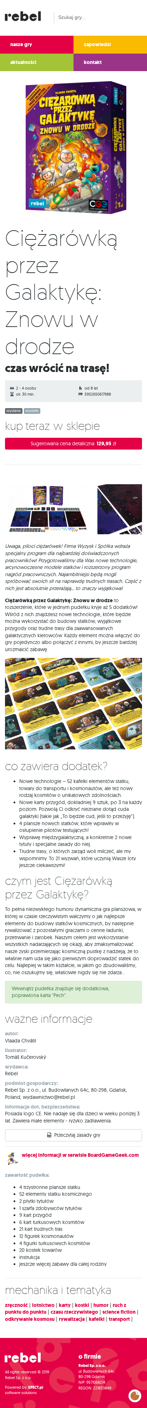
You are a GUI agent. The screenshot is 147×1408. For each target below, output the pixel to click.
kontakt (93, 62)
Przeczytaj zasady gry (77, 1135)
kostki (82, 1305)
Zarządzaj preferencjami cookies (135, 1394)
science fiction (119, 1312)
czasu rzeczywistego (74, 1312)
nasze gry (21, 44)
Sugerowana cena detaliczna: (73, 443)
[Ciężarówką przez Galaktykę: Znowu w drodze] (74, 149)
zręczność (16, 1305)
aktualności (23, 62)
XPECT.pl (35, 1387)
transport (119, 1319)
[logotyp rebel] (26, 15)
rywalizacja (72, 1319)
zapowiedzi (97, 44)
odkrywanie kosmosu (30, 1319)
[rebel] (26, 1360)
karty (65, 1305)
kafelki (97, 1319)
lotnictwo (43, 1305)
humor (100, 1305)
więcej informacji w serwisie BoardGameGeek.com (80, 1155)
